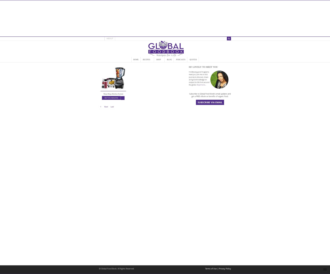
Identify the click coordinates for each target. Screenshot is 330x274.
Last (112, 107)
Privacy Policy (225, 268)
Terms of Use (211, 268)
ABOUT (110, 38)
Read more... (201, 85)
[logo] (166, 55)
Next (106, 107)
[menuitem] (136, 59)
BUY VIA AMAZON (111, 98)
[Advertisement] (165, 18)
